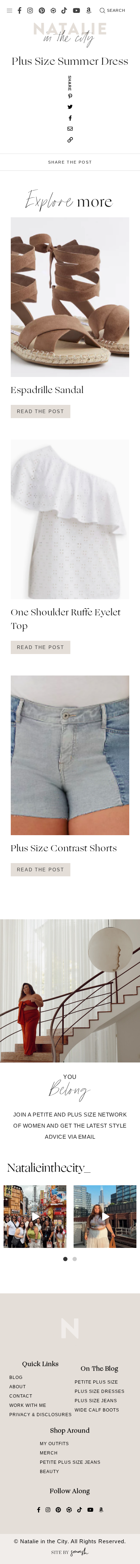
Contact (20, 1396)
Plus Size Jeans (96, 1400)
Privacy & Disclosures (40, 1414)
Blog (16, 1377)
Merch (49, 1453)
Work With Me (27, 1405)
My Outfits (54, 1443)
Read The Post (40, 411)
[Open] (35, 1216)
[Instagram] (60, 1241)
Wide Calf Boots (97, 1410)
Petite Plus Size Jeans (70, 1462)
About (17, 1386)
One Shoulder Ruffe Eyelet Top (66, 620)
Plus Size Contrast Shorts (64, 849)
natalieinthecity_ (48, 1168)
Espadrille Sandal (47, 391)
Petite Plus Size (96, 1382)
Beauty (49, 1471)
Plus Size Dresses (100, 1391)
